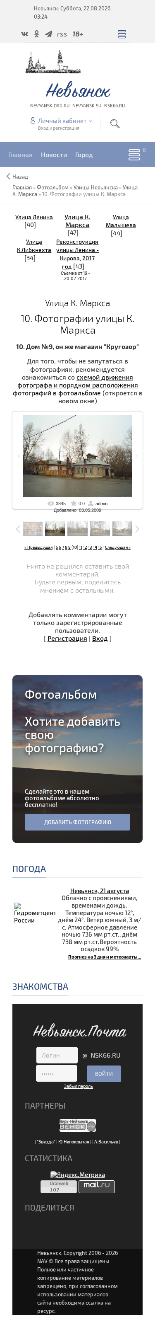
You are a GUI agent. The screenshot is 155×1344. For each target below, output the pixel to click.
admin (101, 503)
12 (85, 547)
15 (100, 547)
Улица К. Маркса (77, 220)
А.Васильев (106, 1141)
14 (95, 547)
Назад (20, 176)
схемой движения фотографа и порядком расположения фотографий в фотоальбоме (75, 385)
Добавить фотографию (77, 822)
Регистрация (67, 638)
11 (80, 547)
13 (90, 547)
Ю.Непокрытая (73, 1141)
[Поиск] (115, 123)
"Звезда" (46, 1141)
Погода (29, 868)
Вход (100, 638)
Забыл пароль (78, 1086)
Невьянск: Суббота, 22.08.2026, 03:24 (73, 12)
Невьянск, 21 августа (99, 890)
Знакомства (40, 986)
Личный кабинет (62, 120)
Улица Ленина (34, 216)
